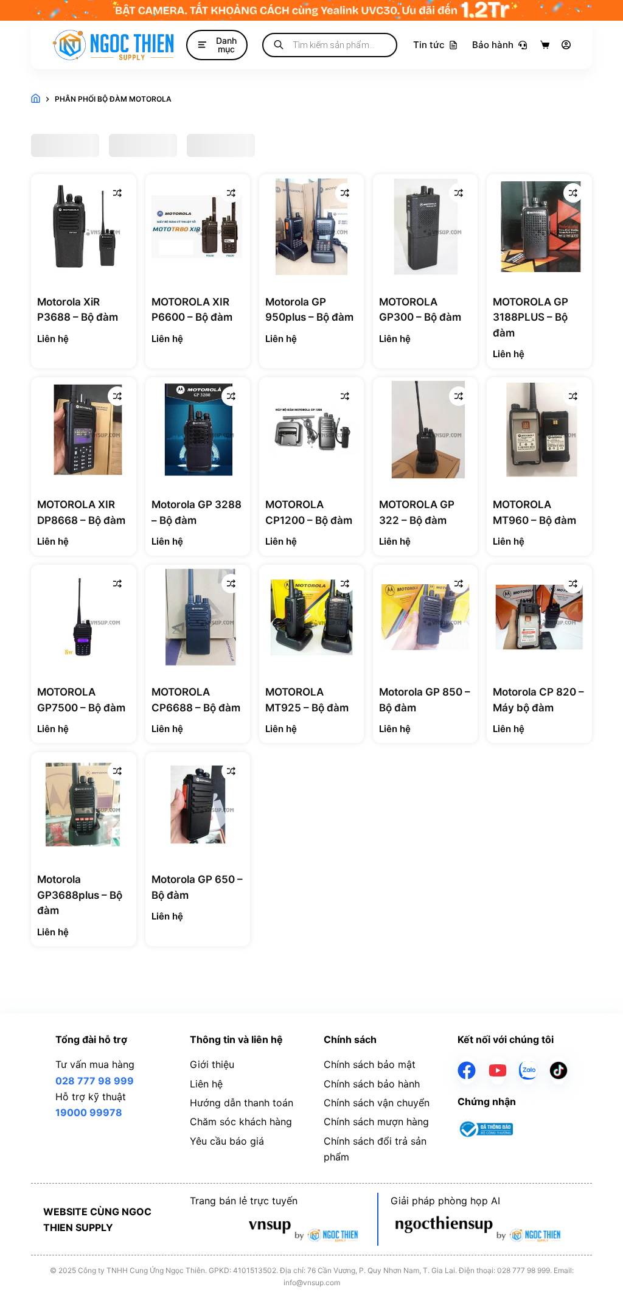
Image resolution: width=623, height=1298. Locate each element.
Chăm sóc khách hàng (241, 1121)
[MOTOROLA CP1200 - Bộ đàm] (311, 429)
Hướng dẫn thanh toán (241, 1103)
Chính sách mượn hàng (376, 1121)
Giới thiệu (212, 1064)
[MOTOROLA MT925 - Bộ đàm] (311, 617)
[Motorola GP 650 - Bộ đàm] (197, 804)
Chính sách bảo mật (370, 1064)
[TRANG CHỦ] (35, 98)
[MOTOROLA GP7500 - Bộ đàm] (83, 617)
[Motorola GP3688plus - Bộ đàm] (83, 804)
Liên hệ (206, 1084)
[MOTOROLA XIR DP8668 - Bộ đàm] (83, 429)
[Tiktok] (558, 1070)
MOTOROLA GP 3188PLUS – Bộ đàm (530, 317)
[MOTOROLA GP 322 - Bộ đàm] (425, 429)
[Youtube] (498, 1070)
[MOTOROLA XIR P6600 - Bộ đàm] (197, 226)
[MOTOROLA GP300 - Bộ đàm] (425, 226)
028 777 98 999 (94, 1081)
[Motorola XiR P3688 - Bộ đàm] (83, 226)
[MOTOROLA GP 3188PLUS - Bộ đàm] (539, 226)
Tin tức (429, 45)
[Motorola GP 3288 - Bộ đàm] (197, 429)
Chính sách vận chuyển (377, 1103)
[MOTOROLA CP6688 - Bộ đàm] (197, 617)
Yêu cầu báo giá (227, 1141)
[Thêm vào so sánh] (117, 193)
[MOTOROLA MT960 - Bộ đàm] (539, 429)
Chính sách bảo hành (372, 1084)
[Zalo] (528, 1070)
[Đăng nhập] (566, 44)
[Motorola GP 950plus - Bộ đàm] (311, 226)
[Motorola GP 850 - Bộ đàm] (425, 617)
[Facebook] (467, 1070)
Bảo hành (492, 45)
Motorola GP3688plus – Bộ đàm (79, 894)
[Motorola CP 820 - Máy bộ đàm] (539, 617)
